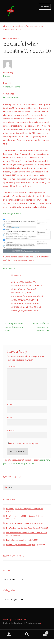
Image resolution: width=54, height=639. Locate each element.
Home (8, 26)
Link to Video (9, 268)
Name (10, 404)
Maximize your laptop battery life (20, 544)
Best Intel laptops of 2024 (17, 540)
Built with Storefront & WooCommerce (21, 623)
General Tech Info (20, 26)
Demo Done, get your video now (19, 523)
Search (27, 634)
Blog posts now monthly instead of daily (14, 327)
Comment (12, 366)
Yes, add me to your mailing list (23, 443)
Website (11, 430)
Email (10, 417)
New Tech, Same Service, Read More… (22, 528)
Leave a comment (11, 97)
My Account (9, 634)
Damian (7, 76)
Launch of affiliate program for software (40, 327)
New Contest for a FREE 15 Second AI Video (24, 516)
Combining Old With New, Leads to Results (24, 508)
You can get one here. (13, 213)
